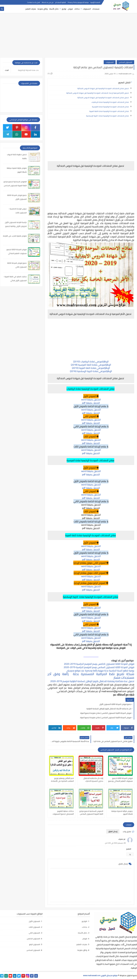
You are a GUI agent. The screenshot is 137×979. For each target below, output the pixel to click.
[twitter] (7, 127)
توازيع (64, 9)
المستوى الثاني (34, 932)
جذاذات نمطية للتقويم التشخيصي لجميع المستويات (63, 812)
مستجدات (95, 9)
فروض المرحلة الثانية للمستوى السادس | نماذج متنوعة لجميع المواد (105, 717)
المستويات (87, 9)
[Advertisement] (68, 36)
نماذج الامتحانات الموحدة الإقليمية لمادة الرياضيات (110, 102)
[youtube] (26, 134)
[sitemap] (36, 976)
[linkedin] (35, 134)
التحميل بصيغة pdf (91, 403)
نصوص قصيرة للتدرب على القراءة (15, 235)
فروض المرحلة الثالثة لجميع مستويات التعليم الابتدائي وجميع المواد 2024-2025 (120, 780)
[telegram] (7, 134)
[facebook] (35, 127)
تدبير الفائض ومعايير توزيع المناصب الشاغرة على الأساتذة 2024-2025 (62, 780)
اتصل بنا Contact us (33, 2)
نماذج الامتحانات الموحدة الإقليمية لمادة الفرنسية (110, 106)
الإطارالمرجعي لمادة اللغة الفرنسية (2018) (91, 365)
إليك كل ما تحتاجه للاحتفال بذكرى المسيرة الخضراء (93, 780)
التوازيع (84, 921)
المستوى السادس (125, 62)
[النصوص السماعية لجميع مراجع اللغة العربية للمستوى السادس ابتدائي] (91, 799)
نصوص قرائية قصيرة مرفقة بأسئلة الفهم (122, 812)
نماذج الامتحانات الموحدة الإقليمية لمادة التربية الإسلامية (107, 115)
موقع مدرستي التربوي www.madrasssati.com (100, 975)
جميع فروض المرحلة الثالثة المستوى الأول (115, 704)
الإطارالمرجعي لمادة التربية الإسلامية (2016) (91, 371)
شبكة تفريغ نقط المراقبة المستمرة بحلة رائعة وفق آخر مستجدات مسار (91, 676)
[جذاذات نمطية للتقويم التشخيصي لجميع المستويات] (61, 799)
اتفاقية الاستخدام (60, 2)
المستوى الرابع (34, 944)
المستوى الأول (34, 921)
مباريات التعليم (30, 9)
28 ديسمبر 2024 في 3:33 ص (115, 843)
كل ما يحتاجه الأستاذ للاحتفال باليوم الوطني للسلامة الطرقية (108, 708)
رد (130, 854)
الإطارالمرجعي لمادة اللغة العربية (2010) (91, 368)
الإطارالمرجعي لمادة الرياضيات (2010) (91, 361)
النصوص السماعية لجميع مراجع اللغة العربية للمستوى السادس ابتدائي (91, 812)
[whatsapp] (17, 134)
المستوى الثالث (34, 927)
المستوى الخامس (33, 938)
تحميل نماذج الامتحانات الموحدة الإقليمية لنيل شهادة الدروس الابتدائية (103, 88)
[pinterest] (17, 127)
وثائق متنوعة (42, 9)
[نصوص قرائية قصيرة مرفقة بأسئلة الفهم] (120, 799)
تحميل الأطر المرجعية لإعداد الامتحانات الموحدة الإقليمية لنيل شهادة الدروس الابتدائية (97, 93)
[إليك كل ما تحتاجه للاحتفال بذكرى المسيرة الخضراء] (91, 766)
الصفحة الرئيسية (95, 2)
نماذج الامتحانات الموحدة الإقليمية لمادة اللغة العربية (109, 111)
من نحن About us (48, 2)
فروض (70, 9)
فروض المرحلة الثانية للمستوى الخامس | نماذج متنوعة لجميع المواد (105, 713)
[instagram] (26, 127)
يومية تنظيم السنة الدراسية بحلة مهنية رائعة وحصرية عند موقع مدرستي (100, 670)
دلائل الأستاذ (54, 9)
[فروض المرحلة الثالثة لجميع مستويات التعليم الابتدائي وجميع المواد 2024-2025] (120, 766)
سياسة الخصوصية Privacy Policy (78, 2)
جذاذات (77, 9)
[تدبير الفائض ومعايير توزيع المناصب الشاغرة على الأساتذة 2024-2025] (61, 766)
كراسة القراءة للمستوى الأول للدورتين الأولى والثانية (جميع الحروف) (16, 226)
